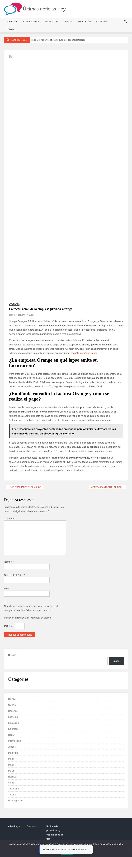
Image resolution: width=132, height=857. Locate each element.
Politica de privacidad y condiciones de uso (54, 833)
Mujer (11, 770)
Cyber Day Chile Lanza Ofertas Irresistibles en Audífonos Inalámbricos (48, 39)
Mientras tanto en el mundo (25, 487)
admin (12, 314)
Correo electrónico (14, 575)
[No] (128, 848)
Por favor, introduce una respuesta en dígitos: (28, 617)
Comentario (11, 518)
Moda (11, 758)
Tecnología (13, 788)
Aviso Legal (13, 826)
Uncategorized (15, 800)
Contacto (32, 826)
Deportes (13, 710)
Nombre (9, 561)
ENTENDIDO (67, 852)
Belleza (12, 698)
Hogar (11, 734)
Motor (11, 764)
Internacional (31, 21)
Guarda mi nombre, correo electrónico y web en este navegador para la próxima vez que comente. (31, 608)
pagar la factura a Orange (84, 352)
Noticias (11, 21)
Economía (102, 21)
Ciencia (68, 21)
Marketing (52, 21)
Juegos (12, 746)
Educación (84, 21)
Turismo (12, 794)
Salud (10, 29)
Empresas (13, 728)
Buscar (12, 654)
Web (6, 588)
